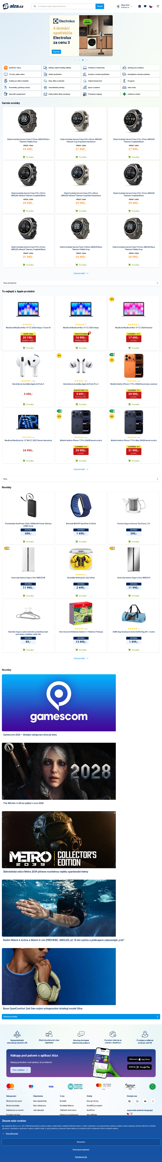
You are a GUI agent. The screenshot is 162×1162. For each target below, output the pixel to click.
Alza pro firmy (92, 1101)
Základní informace (68, 1110)
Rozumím (81, 1142)
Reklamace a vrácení (15, 1110)
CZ (131, 1113)
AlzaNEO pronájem (94, 1106)
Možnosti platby (12, 1106)
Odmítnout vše (81, 1157)
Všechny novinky (10, 1017)
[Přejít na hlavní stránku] (13, 6)
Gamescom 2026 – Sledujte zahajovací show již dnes (30, 734)
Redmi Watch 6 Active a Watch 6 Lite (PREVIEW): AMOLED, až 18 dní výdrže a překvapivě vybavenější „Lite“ (63, 940)
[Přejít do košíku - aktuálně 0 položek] (157, 6)
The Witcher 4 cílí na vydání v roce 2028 (23, 803)
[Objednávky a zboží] (139, 6)
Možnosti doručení (14, 1101)
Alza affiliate (92, 1115)
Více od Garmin (9, 283)
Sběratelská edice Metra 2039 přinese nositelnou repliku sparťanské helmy (45, 871)
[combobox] (64, 6)
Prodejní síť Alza (13, 1115)
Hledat (100, 6)
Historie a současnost (69, 1115)
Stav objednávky (40, 1101)
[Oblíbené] (145, 6)
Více (5, 479)
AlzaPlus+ (91, 1110)
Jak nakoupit (38, 1110)
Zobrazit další (79, 273)
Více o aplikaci (19, 1070)
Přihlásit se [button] (125, 7)
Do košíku (30, 157)
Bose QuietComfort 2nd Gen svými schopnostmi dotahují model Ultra (42, 1008)
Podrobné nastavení (81, 1150)
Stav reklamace (39, 1106)
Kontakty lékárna (67, 1106)
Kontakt (63, 1101)
